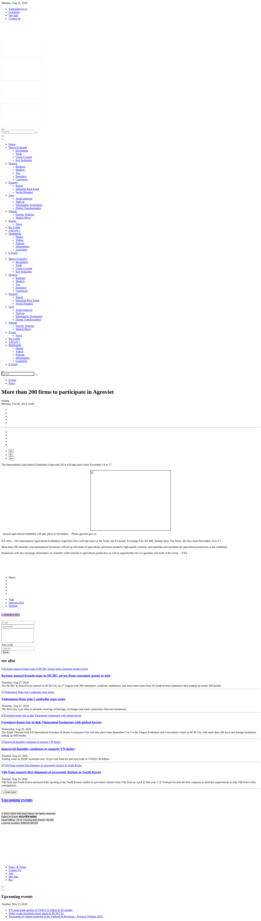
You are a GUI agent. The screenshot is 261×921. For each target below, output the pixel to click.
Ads (11, 873)
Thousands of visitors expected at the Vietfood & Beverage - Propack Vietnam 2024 (56, 916)
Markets (20, 169)
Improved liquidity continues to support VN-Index (38, 749)
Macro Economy (18, 147)
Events (12, 220)
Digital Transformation (28, 208)
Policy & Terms (17, 866)
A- (11, 451)
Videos (19, 240)
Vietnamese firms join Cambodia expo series (33, 699)
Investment (22, 150)
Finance (13, 163)
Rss (11, 879)
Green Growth (24, 157)
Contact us (14, 18)
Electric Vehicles (25, 214)
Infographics (23, 246)
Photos (19, 236)
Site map (13, 15)
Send (5, 652)
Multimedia (15, 233)
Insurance (21, 176)
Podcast (20, 243)
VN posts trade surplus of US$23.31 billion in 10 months (40, 910)
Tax (18, 173)
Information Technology (29, 204)
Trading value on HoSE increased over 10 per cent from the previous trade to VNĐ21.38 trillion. (55, 758)
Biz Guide (14, 227)
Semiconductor (24, 198)
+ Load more (9, 792)
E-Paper (13, 252)
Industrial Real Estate (27, 189)
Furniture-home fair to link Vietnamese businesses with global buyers (51, 722)
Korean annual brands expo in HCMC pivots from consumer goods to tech (55, 675)
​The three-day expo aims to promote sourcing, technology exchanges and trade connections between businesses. (64, 709)
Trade (19, 153)
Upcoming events (16, 800)
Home (12, 144)
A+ (11, 458)
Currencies (22, 179)
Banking (20, 166)
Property (13, 182)
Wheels (13, 211)
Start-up (20, 201)
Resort (19, 185)
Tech (11, 195)
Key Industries (24, 160)
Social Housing (24, 192)
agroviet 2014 (16, 602)
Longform (21, 249)
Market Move (23, 217)
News (19, 224)
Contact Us (15, 870)
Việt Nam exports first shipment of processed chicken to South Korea (51, 772)
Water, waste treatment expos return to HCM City (36, 913)
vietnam (13, 605)
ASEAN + (15, 230)
